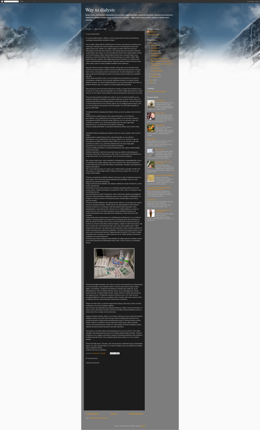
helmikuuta (155, 74)
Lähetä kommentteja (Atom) (99, 418)
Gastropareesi (160, 125)
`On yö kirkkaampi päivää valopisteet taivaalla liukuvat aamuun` (159, 188)
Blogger (142, 426)
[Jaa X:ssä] (115, 353)
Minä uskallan (151, 139)
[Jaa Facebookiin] (117, 353)
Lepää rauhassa (156, 56)
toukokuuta (155, 48)
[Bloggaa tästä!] (113, 353)
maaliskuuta (155, 53)
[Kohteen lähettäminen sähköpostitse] (111, 353)
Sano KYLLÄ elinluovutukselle (156, 91)
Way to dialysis (100, 9)
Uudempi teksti (92, 414)
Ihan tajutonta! (155, 68)
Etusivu (114, 414)
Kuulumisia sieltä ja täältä (159, 58)
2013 (151, 83)
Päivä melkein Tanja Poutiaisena (161, 61)
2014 (151, 80)
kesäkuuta (154, 45)
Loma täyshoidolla (156, 71)
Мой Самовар (160, 101)
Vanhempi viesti (136, 414)
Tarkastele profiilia (153, 34)
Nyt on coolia (160, 149)
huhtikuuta (154, 51)
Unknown (152, 32)
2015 (151, 43)
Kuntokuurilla (151, 199)
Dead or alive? (160, 113)
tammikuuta (155, 77)
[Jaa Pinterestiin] (119, 353)
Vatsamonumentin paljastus (164, 175)
